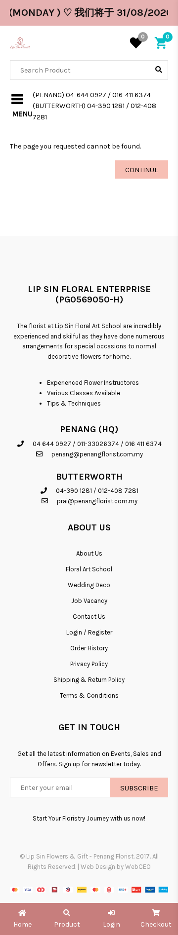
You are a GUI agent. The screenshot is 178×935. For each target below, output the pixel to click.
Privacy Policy (89, 664)
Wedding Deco (89, 585)
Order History (89, 648)
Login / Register (89, 632)
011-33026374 (98, 444)
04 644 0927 (52, 444)
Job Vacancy (89, 600)
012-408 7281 (118, 490)
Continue (141, 170)
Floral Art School (89, 569)
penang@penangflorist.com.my (97, 454)
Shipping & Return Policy (89, 679)
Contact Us (89, 616)
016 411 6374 (143, 444)
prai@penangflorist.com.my (97, 501)
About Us (89, 553)
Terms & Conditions (89, 695)
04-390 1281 (74, 490)
